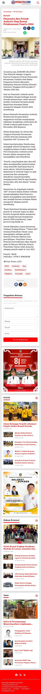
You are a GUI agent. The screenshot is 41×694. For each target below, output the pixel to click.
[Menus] (3, 2)
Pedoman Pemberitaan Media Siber (14, 687)
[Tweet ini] (29, 28)
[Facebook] (16, 284)
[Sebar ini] (25, 28)
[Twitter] (20, 284)
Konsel (6, 15)
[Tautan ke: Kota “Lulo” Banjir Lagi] (8, 653)
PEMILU (8, 273)
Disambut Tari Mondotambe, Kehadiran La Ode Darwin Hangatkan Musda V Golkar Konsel (26, 443)
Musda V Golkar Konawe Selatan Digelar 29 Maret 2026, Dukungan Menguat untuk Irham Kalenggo (25, 452)
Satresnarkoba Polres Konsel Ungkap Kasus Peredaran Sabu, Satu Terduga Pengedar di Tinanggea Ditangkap (26, 566)
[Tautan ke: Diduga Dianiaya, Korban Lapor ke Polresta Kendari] (8, 557)
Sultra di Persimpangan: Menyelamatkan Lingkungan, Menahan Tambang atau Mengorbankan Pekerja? (17, 622)
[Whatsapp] (25, 32)
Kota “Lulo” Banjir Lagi (24, 650)
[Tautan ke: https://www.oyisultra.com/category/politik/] (36, 398)
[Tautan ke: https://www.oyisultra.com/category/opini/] (36, 595)
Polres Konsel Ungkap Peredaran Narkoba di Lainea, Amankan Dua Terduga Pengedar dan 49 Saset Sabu (20, 547)
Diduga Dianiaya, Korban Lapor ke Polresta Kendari (25, 557)
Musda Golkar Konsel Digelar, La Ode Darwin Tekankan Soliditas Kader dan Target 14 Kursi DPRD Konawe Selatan (25, 434)
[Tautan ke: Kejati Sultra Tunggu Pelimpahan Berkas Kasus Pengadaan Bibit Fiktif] (8, 584)
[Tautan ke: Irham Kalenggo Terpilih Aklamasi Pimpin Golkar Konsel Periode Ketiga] (20, 411)
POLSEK (19, 273)
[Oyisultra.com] (21, 2)
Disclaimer (25, 689)
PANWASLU (20, 270)
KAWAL (8, 270)
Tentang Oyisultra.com (10, 685)
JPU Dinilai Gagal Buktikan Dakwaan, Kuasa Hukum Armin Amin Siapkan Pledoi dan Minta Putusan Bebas (26, 575)
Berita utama (7, 32)
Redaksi (16, 689)
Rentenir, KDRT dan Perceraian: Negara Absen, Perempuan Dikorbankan (25, 661)
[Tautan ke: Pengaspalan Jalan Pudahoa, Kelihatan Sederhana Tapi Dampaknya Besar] (8, 633)
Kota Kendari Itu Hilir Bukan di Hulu (24, 642)
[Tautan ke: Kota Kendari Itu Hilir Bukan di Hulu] (8, 643)
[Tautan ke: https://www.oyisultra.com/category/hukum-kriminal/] (36, 520)
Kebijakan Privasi (8, 691)
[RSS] (25, 284)
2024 (7, 266)
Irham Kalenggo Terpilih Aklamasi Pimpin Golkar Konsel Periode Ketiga (19, 425)
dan (24, 266)
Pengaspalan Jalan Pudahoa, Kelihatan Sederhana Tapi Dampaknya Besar (26, 632)
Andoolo (15, 266)
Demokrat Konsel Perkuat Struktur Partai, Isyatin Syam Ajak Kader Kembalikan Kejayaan (25, 461)
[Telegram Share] (33, 28)
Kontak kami (6, 689)
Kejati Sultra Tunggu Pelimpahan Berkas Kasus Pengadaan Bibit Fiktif (25, 584)
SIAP (28, 273)
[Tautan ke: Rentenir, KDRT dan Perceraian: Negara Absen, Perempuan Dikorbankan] (8, 662)
